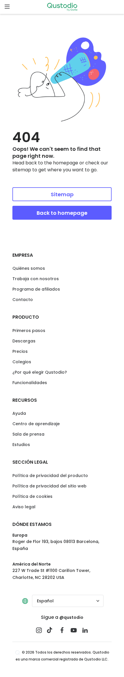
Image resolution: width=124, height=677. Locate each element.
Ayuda (19, 413)
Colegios (21, 362)
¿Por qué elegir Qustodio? (39, 372)
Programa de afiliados (36, 289)
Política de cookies (32, 496)
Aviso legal (23, 507)
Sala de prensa (28, 434)
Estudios (21, 444)
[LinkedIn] (85, 630)
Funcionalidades (29, 383)
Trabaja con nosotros (35, 279)
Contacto (22, 299)
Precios (20, 351)
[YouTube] (73, 630)
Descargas (23, 341)
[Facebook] (62, 630)
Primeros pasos (28, 330)
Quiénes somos (28, 268)
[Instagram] (39, 630)
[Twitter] (50, 630)
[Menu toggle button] (7, 7)
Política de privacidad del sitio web (49, 486)
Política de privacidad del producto (50, 475)
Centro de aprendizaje (36, 424)
